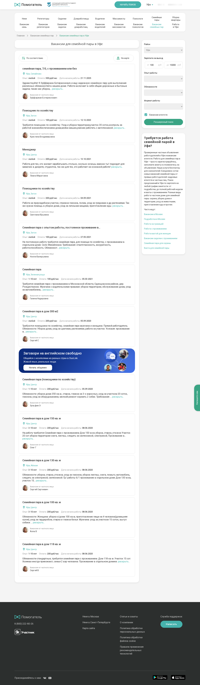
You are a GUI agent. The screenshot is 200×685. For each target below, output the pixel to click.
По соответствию (35, 58)
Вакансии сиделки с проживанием (160, 238)
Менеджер (29, 149)
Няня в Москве (90, 616)
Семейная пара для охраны (157, 243)
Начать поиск (128, 5)
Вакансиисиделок (62, 25)
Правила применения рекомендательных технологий (131, 650)
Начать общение (38, 367)
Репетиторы (43, 19)
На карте (125, 58)
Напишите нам (197, 398)
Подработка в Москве (154, 219)
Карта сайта (88, 628)
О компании (126, 622)
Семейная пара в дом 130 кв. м (41, 460)
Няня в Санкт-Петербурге (96, 622)
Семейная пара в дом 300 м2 (40, 311)
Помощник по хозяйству (37, 110)
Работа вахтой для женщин (157, 233)
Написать (171, 624)
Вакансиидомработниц (81, 25)
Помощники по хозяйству (38, 188)
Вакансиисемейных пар (157, 25)
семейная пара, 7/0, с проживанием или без (49, 68)
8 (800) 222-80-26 (23, 623)
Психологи (138, 19)
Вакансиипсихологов (137, 25)
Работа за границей (153, 224)
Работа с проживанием (155, 229)
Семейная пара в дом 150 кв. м (41, 418)
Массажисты (119, 19)
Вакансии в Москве (153, 214)
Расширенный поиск (163, 122)
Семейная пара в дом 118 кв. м (41, 544)
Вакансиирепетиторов (43, 25)
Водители (100, 19)
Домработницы (81, 19)
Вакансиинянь (24, 25)
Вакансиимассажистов (118, 25)
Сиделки (62, 19)
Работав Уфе (175, 25)
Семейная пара (31, 269)
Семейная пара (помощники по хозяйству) (49, 379)
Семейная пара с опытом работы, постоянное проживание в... (61, 227)
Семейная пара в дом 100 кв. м (41, 502)
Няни (24, 19)
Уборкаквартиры (175, 18)
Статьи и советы (129, 616)
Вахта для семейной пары (156, 248)
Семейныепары (157, 18)
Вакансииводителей (100, 25)
